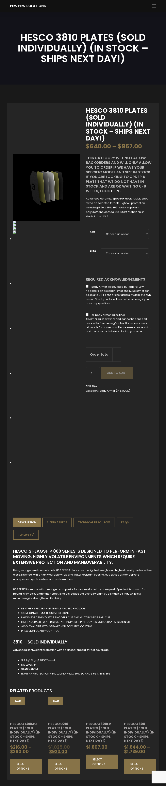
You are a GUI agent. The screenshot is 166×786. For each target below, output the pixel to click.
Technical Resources (94, 522)
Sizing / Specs (57, 522)
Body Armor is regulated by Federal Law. (118, 287)
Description (27, 522)
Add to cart (117, 373)
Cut (92, 232)
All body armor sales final (108, 315)
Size (93, 251)
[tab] (27, 522)
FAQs (125, 522)
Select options (22, 766)
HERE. (116, 190)
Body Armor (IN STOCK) (115, 391)
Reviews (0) (26, 535)
